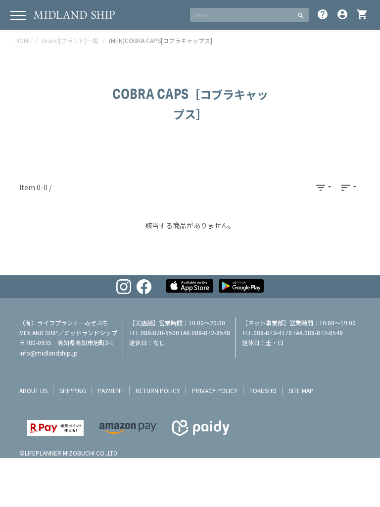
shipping (72, 390)
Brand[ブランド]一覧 (70, 40)
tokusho (263, 390)
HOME (23, 40)
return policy (158, 390)
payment (111, 390)
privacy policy (215, 390)
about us (33, 390)
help (323, 14)
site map (301, 390)
